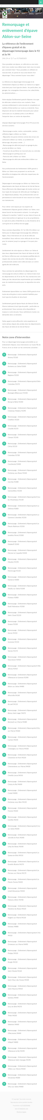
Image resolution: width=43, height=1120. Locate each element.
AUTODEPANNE (25, 1105)
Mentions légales (21, 1112)
